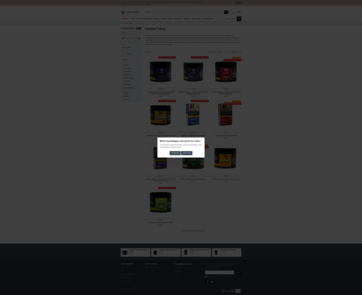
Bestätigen (187, 153)
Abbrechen (175, 153)
